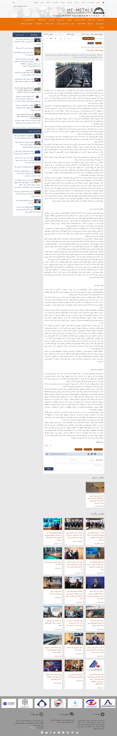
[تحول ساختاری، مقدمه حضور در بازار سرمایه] (74, 639)
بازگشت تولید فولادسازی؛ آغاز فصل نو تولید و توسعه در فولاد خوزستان (28, 73)
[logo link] (85, 11)
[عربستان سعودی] (63, 15)
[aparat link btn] (72, 732)
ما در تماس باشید (52, 722)
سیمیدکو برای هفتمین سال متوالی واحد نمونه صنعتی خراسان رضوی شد (24, 152)
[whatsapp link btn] (63, 732)
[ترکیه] (58, 15)
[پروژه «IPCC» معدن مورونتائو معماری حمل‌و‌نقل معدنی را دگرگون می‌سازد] (52, 639)
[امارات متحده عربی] (53, 15)
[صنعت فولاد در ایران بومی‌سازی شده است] (52, 583)
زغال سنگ (98, 43)
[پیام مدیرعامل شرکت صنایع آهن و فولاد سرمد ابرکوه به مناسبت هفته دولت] (52, 666)
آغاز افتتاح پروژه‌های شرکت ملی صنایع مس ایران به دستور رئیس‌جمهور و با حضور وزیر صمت (95, 565)
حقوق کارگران (78, 449)
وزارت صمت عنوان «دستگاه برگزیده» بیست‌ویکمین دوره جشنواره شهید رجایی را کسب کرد (74, 565)
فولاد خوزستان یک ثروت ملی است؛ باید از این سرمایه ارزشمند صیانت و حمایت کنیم (74, 623)
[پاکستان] (94, 15)
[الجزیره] (99, 15)
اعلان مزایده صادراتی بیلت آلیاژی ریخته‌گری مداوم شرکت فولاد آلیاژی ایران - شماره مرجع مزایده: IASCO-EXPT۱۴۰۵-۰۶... (95, 679)
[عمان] (72, 15)
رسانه (77, 2)
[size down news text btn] (47, 39)
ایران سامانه (32, 728)
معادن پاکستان (88, 449)
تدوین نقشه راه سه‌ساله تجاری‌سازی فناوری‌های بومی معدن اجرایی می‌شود (96, 623)
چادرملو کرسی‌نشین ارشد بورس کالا (24, 167)
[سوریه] (61, 15)
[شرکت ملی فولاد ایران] (8, 703)
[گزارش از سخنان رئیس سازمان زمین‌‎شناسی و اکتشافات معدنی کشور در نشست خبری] (95, 639)
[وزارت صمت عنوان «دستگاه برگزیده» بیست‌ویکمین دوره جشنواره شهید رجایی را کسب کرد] (74, 553)
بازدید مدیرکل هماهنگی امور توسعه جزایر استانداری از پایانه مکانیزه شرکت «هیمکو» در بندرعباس (95, 536)
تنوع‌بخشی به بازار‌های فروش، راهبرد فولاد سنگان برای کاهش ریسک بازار (24, 136)
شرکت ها (91, 2)
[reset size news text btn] (51, 39)
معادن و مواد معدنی (88, 38)
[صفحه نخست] (103, 2)
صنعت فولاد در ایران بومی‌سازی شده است (55, 592)
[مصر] (96, 15)
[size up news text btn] (55, 39)
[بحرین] (103, 15)
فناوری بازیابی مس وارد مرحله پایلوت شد (53, 563)
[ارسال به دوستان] (65, 38)
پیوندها (63, 2)
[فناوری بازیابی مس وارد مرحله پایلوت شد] (52, 553)
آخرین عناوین (20, 35)
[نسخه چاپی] (60, 38)
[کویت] (84, 15)
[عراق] (82, 15)
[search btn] (14, 2)
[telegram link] (95, 454)
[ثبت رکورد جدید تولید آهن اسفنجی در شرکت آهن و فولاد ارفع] (52, 612)
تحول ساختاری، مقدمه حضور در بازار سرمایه (74, 648)
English (36, 3)
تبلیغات (48, 2)
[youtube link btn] (47, 733)
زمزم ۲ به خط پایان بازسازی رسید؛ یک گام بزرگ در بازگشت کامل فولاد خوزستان (28, 41)
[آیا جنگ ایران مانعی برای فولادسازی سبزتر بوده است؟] (74, 666)
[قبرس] (101, 15)
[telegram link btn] (77, 733)
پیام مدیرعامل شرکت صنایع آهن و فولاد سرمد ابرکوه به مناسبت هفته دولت (53, 676)
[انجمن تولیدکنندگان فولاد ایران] (75, 703)
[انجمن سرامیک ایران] (42, 703)
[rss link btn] (68, 732)
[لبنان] (89, 15)
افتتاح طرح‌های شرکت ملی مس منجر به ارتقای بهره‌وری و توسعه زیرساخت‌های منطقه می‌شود (53, 536)
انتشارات (56, 2)
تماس (41, 2)
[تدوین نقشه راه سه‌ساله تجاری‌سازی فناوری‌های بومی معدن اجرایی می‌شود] (95, 612)
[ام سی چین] (25, 703)
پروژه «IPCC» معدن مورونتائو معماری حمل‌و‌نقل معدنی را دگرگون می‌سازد (53, 650)
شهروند (98, 442)
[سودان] (75, 15)
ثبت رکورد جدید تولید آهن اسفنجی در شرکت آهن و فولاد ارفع (53, 623)
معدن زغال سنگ (98, 449)
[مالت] (77, 15)
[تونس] (65, 15)
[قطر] (68, 15)
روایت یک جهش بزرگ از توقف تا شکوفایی (29, 92)
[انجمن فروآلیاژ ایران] (91, 703)
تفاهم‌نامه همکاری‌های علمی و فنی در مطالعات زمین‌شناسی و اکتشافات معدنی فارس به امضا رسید (74, 595)
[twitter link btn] (54, 733)
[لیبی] (80, 15)
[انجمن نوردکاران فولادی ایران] (108, 703)
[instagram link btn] (59, 732)
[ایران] (92, 15)
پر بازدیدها (34, 35)
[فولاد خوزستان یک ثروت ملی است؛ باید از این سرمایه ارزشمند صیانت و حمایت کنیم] (74, 612)
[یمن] (56, 15)
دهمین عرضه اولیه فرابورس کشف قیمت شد (25, 201)
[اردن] (70, 15)
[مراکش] (87, 15)
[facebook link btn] (50, 732)
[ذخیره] (68, 38)
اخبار (83, 2)
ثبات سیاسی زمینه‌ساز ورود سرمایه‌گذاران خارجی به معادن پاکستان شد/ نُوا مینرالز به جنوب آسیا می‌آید (95, 499)
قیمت (97, 2)
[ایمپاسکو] (58, 703)
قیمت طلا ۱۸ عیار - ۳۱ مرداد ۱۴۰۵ (25, 48)
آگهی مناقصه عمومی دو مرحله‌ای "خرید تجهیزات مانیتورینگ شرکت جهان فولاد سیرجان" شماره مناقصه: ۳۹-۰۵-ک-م (28, 98)
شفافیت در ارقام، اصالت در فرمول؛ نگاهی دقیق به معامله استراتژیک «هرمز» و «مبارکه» (28, 107)
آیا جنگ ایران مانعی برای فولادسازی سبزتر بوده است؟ (74, 675)
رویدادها (69, 2)
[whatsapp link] (92, 454)
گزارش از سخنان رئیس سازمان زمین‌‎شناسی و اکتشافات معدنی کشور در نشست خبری (95, 650)
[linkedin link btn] (42, 732)
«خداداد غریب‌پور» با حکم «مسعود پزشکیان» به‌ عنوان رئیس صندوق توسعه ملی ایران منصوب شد (95, 595)
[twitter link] (88, 454)
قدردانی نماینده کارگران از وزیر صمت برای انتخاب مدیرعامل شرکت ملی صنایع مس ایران (74, 535)
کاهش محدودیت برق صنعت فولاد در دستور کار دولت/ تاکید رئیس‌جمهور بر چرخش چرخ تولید (28, 121)
